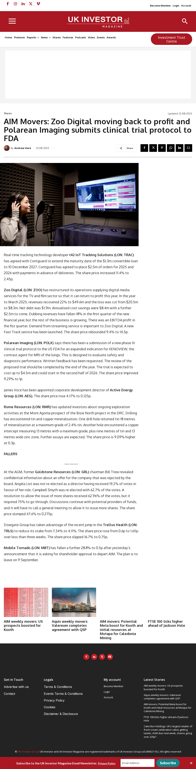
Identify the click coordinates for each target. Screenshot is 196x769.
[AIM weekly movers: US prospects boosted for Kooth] (26, 602)
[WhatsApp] (171, 148)
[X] (30, 4)
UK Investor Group (28, 751)
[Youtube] (110, 657)
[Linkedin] (23, 4)
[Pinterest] (162, 148)
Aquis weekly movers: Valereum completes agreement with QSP (70, 625)
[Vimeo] (38, 4)
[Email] (188, 148)
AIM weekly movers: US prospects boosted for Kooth (23, 625)
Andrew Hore (22, 148)
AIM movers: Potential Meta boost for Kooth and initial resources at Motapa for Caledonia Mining (121, 629)
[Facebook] (7, 4)
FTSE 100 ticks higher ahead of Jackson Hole (166, 623)
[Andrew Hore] (7, 148)
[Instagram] (15, 4)
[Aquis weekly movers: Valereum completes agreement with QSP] (74, 602)
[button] (184, 21)
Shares (8, 113)
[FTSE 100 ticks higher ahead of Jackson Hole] (170, 602)
